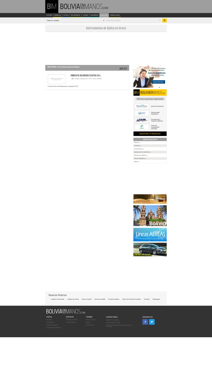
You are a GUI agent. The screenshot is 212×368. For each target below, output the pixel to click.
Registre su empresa (112, 320)
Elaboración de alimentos (142, 152)
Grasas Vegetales (140, 158)
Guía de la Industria (52, 325)
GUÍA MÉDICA (94, 15)
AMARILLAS (57, 15)
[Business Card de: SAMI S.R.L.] (150, 122)
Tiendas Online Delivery (53, 327)
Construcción (139, 149)
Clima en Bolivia (71, 322)
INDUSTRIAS (104, 15)
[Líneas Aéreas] (150, 235)
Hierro (136, 161)
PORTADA (49, 15)
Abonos (137, 142)
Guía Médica (50, 322)
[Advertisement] (106, 48)
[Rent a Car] (150, 250)
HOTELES (66, 15)
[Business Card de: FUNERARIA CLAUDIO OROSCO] (150, 109)
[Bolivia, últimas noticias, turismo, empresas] (65, 313)
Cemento (137, 145)
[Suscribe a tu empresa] (150, 76)
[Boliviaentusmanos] (51, 8)
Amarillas (49, 319)
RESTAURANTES (75, 15)
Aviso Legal (109, 326)
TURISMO (85, 15)
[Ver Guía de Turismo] (150, 216)
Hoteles (88, 322)
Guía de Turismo (91, 319)
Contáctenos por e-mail (113, 322)
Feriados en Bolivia (72, 319)
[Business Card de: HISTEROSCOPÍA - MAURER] (150, 115)
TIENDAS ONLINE (115, 15)
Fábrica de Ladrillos (141, 155)
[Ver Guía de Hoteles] (150, 203)
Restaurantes (90, 325)
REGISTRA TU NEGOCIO (150, 134)
